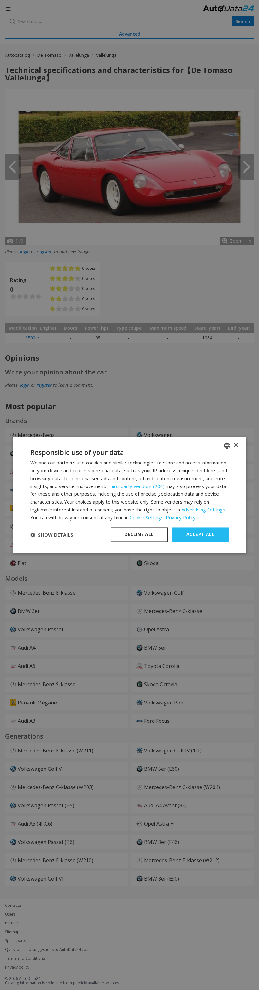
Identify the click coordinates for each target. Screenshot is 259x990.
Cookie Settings (147, 517)
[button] (51, 534)
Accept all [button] (200, 535)
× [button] (235, 445)
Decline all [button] (139, 535)
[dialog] (129, 495)
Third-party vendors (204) (136, 486)
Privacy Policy (181, 517)
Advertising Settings (203, 509)
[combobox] (227, 445)
